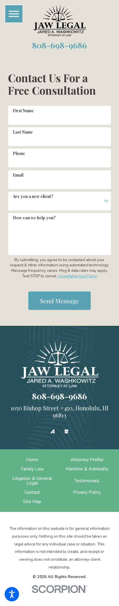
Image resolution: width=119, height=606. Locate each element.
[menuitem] (32, 459)
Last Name (23, 132)
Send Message (59, 301)
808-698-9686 (59, 45)
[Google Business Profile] (66, 431)
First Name (23, 110)
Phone (19, 153)
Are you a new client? (33, 196)
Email (18, 175)
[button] (12, 594)
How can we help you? (34, 217)
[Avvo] (53, 431)
